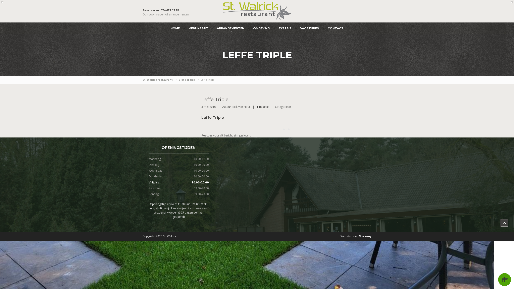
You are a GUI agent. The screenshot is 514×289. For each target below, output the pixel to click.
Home (175, 28)
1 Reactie (263, 107)
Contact (336, 28)
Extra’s (284, 28)
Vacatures (309, 28)
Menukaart (198, 28)
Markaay (365, 236)
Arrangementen (230, 28)
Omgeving (261, 28)
